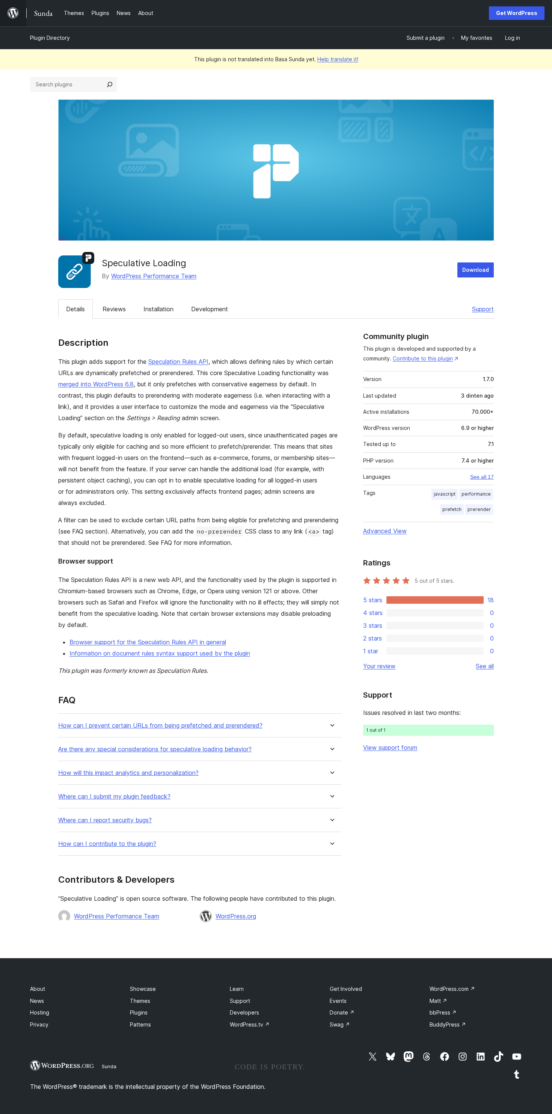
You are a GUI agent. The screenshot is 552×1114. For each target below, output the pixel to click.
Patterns (140, 1024)
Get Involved (346, 989)
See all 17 (482, 477)
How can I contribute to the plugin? (107, 843)
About (37, 989)
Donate (342, 1012)
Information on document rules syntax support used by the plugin (159, 653)
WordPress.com (452, 989)
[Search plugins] (109, 84)
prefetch (452, 509)
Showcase (143, 989)
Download (475, 270)
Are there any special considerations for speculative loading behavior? (155, 749)
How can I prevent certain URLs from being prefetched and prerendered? (160, 725)
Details (75, 309)
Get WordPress (516, 13)
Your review (379, 666)
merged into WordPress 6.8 (96, 384)
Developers (244, 1012)
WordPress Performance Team (153, 276)
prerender (479, 509)
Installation (158, 309)
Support (483, 309)
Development (209, 309)
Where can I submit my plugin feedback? (114, 796)
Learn (237, 989)
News (37, 1001)
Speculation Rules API (178, 361)
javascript (444, 494)
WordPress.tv (250, 1024)
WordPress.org (236, 916)
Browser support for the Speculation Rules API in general (147, 642)
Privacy (39, 1024)
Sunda (109, 1066)
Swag (340, 1024)
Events (338, 1001)
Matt (438, 1001)
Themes (140, 1001)
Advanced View (385, 531)
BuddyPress (448, 1024)
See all (485, 666)
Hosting (39, 1012)
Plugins (139, 1012)
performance (476, 494)
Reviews (114, 309)
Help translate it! (337, 59)
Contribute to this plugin (423, 358)
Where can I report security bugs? (105, 820)
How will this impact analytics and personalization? (128, 772)
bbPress (443, 1012)
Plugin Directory (50, 38)
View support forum (390, 747)
